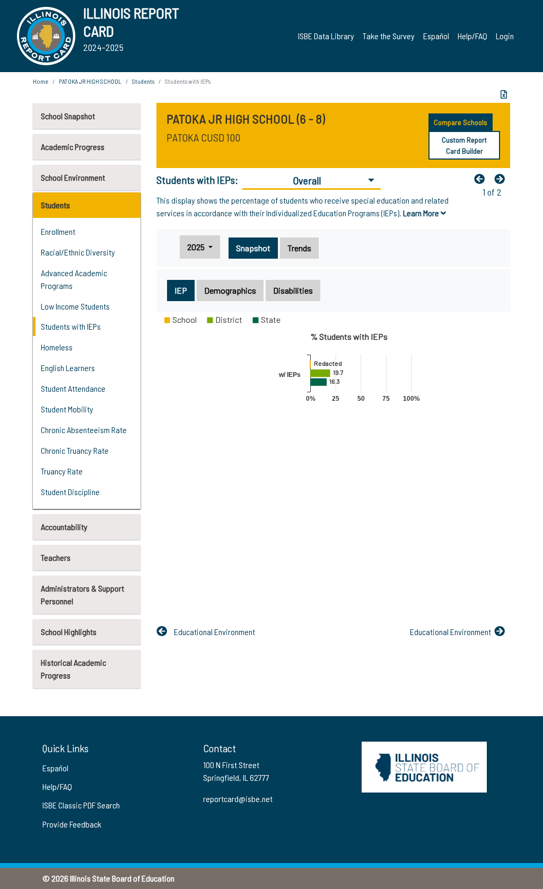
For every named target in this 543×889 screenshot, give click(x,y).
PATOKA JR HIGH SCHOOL (90, 81)
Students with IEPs (71, 326)
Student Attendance (73, 388)
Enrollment (58, 231)
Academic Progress (72, 147)
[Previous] (482, 178)
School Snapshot (68, 116)
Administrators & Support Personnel (82, 594)
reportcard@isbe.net (238, 799)
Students (55, 205)
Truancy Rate (62, 471)
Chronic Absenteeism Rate (84, 430)
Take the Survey (389, 36)
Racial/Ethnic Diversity (78, 252)
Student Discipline (70, 492)
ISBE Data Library (326, 36)
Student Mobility (67, 409)
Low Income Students (75, 306)
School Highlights (69, 632)
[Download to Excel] (503, 94)
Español (436, 36)
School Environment (73, 177)
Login (505, 36)
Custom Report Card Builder (464, 145)
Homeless (57, 347)
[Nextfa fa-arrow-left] (502, 178)
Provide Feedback (71, 824)
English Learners (68, 368)
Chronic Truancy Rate (75, 450)
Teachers (56, 557)
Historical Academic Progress (73, 668)
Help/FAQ (472, 36)
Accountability (64, 527)
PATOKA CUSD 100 (203, 137)
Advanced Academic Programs (74, 279)
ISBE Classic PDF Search (81, 805)
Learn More (422, 213)
